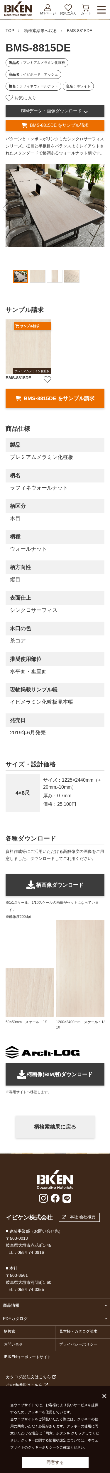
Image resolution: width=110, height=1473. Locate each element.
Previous (5, 208)
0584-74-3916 (31, 1252)
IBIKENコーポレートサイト (27, 1357)
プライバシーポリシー (78, 1344)
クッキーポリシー (42, 1447)
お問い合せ (13, 1344)
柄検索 (9, 1331)
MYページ (48, 13)
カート (86, 13)
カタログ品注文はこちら (28, 1376)
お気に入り (68, 13)
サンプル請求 (30, 326)
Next (105, 208)
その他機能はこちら (24, 1385)
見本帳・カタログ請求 (78, 1331)
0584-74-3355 (31, 1289)
